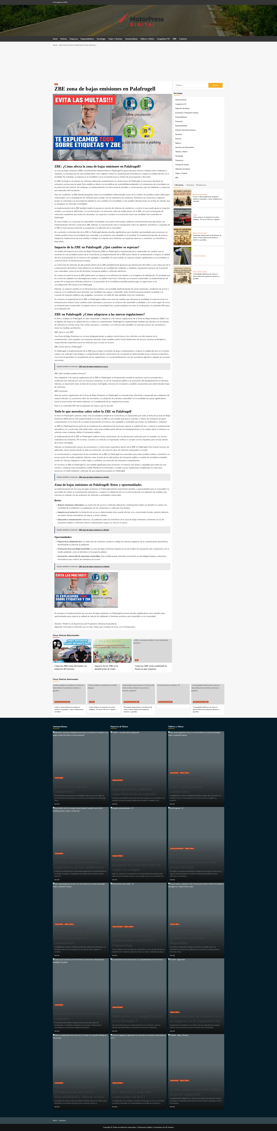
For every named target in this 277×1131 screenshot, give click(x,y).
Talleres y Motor (147, 39)
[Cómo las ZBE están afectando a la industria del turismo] (72, 651)
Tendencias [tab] (201, 185)
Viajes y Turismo (115, 39)
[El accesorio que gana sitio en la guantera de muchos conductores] (81, 734)
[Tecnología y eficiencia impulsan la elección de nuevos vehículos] (81, 961)
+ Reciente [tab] (178, 185)
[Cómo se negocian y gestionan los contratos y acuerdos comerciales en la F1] (138, 1036)
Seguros (178, 143)
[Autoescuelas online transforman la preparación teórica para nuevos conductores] (81, 885)
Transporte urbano (182, 165)
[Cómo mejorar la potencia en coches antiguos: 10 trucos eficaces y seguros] (182, 217)
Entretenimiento (181, 126)
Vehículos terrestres (182, 169)
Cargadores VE (163, 39)
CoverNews (157, 1127)
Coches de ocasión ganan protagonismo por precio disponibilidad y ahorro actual (79, 1092)
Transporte (179, 160)
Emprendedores (87, 39)
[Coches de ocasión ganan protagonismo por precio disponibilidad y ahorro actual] (81, 1036)
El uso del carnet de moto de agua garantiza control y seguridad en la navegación (135, 789)
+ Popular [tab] (189, 185)
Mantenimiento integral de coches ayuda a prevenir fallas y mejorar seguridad (196, 1089)
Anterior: (85, 624)
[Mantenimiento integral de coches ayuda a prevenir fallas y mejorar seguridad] (178, 1035)
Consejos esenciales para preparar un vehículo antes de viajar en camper (136, 865)
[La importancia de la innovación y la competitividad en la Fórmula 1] (136, 959)
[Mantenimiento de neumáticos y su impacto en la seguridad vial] (176, 959)
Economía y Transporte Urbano (186, 113)
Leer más (56, 804)
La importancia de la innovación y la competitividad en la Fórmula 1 (137, 1016)
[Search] (223, 39)
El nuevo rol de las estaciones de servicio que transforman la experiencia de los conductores (80, 862)
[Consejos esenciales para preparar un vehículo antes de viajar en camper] (121, 808)
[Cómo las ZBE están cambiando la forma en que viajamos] (152, 651)
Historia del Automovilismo (185, 130)
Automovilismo (131, 39)
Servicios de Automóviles (184, 147)
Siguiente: (94, 627)
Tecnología (101, 39)
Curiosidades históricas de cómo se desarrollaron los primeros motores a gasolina (206, 276)
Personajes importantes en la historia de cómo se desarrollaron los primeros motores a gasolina (207, 237)
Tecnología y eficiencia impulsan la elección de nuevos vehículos (79, 1014)
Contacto (183, 39)
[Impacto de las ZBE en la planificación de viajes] (112, 651)
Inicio (55, 39)
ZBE (174, 39)
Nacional (178, 134)
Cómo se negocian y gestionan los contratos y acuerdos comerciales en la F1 (136, 1092)
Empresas (74, 39)
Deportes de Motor (182, 108)
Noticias (63, 39)
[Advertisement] (138, 64)
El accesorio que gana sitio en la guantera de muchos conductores (80, 787)
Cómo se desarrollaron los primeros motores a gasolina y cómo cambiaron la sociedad (207, 199)
